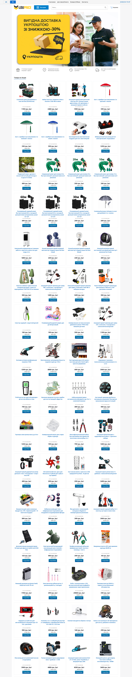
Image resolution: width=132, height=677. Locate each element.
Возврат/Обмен (75, 2)
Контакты (85, 2)
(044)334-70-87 (125, 2)
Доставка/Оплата (63, 2)
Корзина (115, 7)
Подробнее (26, 113)
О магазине (51, 2)
